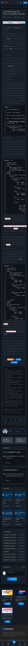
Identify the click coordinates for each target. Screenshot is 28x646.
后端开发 (12, 7)
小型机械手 (6, 551)
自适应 (20, 259)
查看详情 (8, 463)
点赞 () (14, 362)
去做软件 (7, 603)
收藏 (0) (11, 359)
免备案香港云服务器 (8, 614)
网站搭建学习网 (8, 409)
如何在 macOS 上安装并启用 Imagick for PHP (10, 554)
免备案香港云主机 (21, 597)
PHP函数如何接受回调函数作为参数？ (10, 548)
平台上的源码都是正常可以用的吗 (13, 452)
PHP (16, 7)
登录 (25, 2)
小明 (5, 17)
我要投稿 (25, 7)
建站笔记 (7, 7)
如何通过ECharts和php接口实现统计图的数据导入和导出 (21, 441)
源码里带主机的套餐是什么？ (12, 470)
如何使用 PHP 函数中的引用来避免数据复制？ (10, 560)
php (11, 420)
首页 (3, 7)
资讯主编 (7, 506)
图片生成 (11, 66)
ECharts (17, 28)
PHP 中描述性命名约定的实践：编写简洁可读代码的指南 (10, 557)
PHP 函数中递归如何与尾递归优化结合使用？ (7, 518)
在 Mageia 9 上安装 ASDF (7, 500)
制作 (8, 39)
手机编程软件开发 (8, 597)
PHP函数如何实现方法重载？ (20, 518)
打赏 (19, 359)
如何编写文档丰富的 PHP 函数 (20, 500)
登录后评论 (12, 579)
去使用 (20, 603)
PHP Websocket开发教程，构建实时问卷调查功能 (7, 441)
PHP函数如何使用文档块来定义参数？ (10, 546)
